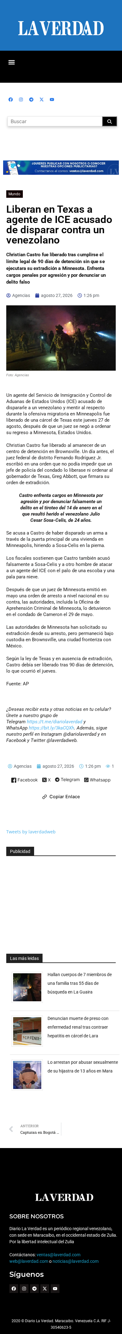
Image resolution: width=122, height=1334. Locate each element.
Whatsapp (100, 780)
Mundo (14, 194)
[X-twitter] (41, 99)
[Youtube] (52, 99)
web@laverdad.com (28, 1261)
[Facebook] (10, 99)
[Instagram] (21, 99)
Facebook (27, 780)
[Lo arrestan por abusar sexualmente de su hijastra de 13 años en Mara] (30, 1090)
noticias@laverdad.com (76, 1261)
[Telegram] (31, 99)
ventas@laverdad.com (58, 1254)
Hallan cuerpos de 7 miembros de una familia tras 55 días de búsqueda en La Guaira (80, 983)
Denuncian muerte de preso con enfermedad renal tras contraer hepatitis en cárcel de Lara (78, 1027)
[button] (11, 62)
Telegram (69, 780)
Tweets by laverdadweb (31, 832)
